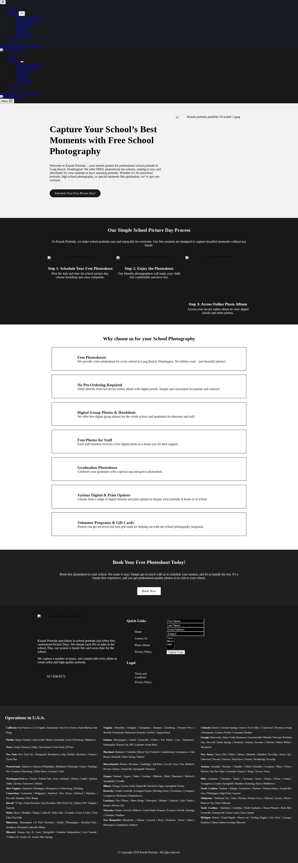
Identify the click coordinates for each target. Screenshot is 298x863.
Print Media (23, 82)
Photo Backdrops (27, 68)
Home (12, 57)
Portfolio (21, 75)
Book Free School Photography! (21, 93)
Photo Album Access (29, 64)
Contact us (15, 86)
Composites (23, 71)
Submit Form (175, 652)
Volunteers (23, 79)
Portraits (13, 60)
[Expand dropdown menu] (22, 61)
